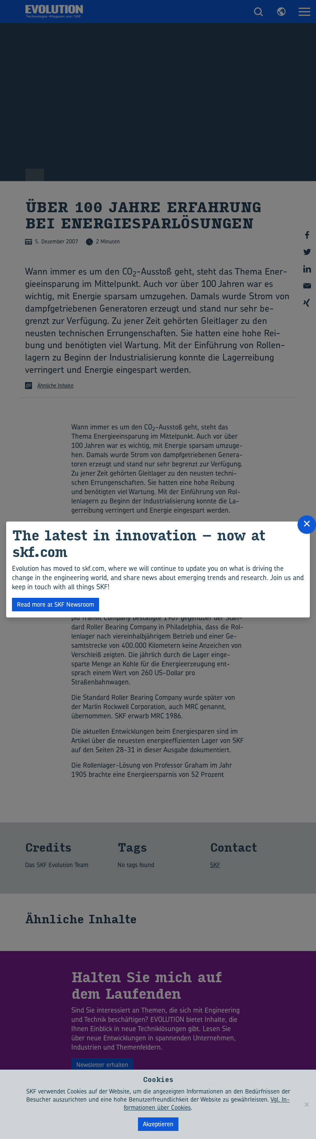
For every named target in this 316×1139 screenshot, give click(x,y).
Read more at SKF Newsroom (55, 604)
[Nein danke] (306, 1104)
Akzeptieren (158, 1124)
